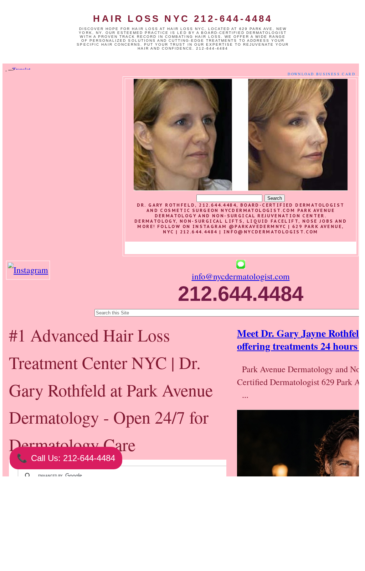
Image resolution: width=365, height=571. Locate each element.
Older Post (201, 534)
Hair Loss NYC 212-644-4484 (182, 18)
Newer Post (75, 534)
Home (138, 534)
